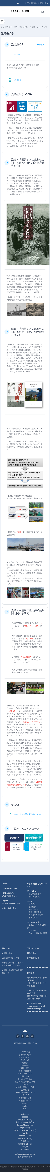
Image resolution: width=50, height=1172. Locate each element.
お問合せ (25, 1103)
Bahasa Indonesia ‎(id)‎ (25, 1122)
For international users (11, 903)
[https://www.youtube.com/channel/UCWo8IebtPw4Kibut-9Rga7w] (27, 1036)
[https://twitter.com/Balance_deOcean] (18, 1036)
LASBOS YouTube (9, 888)
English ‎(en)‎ (25, 1128)
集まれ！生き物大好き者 (25, 1082)
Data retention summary (25, 1154)
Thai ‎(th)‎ (25, 1133)
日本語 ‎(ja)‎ (25, 1141)
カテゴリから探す (36, 915)
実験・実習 (33, 909)
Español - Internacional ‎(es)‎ (25, 1130)
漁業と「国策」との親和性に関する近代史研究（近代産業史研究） (27, 162)
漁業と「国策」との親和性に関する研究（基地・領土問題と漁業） (27, 331)
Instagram (25, 1114)
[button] (19, 3)
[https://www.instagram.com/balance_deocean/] (32, 1036)
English (25, 1106)
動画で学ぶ (33, 918)
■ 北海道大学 (7, 953)
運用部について (33, 948)
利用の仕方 (31, 953)
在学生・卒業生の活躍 (38, 933)
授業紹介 (32, 907)
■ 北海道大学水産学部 (10, 958)
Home (4, 884)
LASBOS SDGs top (9, 896)
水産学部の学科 (35, 894)
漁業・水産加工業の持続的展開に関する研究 (27, 612)
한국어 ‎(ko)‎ (25, 1149)
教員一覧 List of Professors (35, 27)
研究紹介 (32, 904)
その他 (15, 804)
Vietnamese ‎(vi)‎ (25, 1136)
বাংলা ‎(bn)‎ (25, 1147)
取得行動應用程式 (25, 1157)
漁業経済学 (17, 44)
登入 (46, 3)
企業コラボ (25, 1090)
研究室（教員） (35, 897)
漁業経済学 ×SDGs (21, 94)
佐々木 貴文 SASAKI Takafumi (45, 27)
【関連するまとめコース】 (26, 828)
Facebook (25, 1117)
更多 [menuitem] (42, 12)
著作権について (33, 958)
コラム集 (32, 930)
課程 (1, 27)
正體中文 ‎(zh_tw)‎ (25, 1120)
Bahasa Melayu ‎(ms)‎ (25, 1125)
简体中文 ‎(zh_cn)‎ (25, 1144)
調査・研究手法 (35, 912)
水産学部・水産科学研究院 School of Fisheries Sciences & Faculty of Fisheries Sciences (17, 27)
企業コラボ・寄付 (9, 908)
